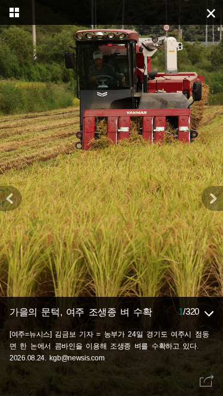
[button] (212, 198)
